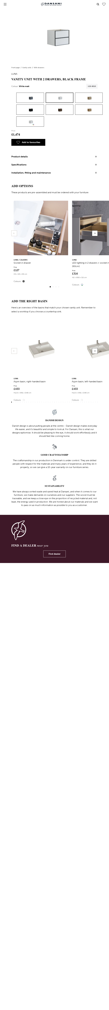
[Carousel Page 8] (26, 402)
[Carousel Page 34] (82, 402)
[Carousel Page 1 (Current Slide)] (50, 286)
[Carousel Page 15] (41, 402)
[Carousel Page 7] (24, 402)
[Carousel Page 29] (71, 402)
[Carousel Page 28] (69, 402)
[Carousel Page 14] (39, 402)
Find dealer (54, 554)
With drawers (39, 68)
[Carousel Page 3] (55, 286)
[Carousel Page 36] (86, 402)
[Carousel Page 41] (97, 402)
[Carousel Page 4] (58, 286)
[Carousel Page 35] (84, 402)
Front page (15, 68)
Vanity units (27, 68)
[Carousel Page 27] (67, 402)
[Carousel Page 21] (54, 402)
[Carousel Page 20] (52, 402)
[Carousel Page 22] (56, 402)
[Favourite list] (104, 4)
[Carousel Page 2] (53, 286)
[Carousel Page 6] (22, 402)
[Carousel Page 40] (95, 402)
